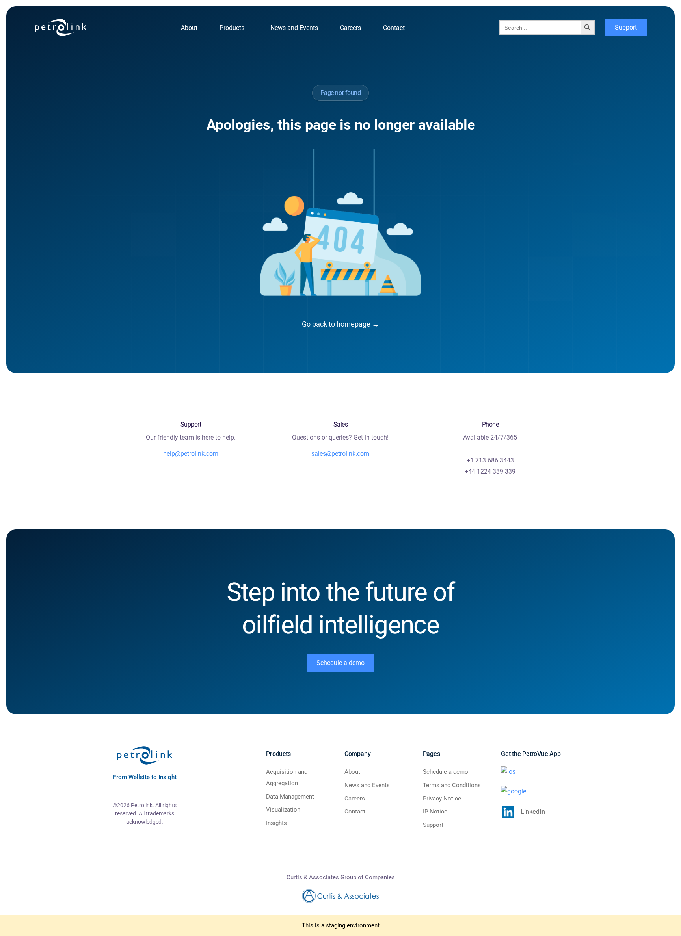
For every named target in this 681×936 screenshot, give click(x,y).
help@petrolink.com (190, 453)
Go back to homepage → (340, 324)
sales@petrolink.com (340, 453)
